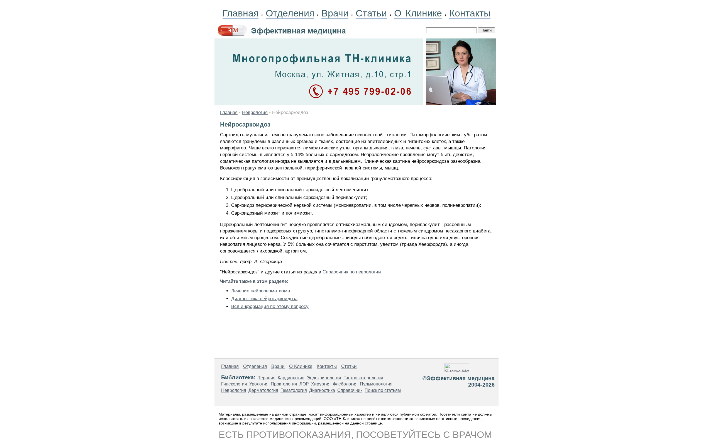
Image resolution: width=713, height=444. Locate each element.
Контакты (469, 13)
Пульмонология (376, 384)
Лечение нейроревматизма (260, 290)
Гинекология (234, 384)
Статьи (371, 13)
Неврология (255, 112)
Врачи (334, 13)
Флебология (345, 384)
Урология (258, 384)
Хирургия (321, 384)
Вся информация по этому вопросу (270, 306)
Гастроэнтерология (363, 377)
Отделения (290, 13)
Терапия (266, 377)
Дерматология (263, 390)
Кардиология (291, 377)
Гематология (293, 390)
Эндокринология (324, 377)
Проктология (284, 384)
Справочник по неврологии (352, 272)
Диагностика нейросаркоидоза (264, 298)
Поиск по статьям (383, 390)
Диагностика (322, 390)
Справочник (349, 390)
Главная (240, 13)
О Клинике (418, 13)
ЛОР (304, 384)
